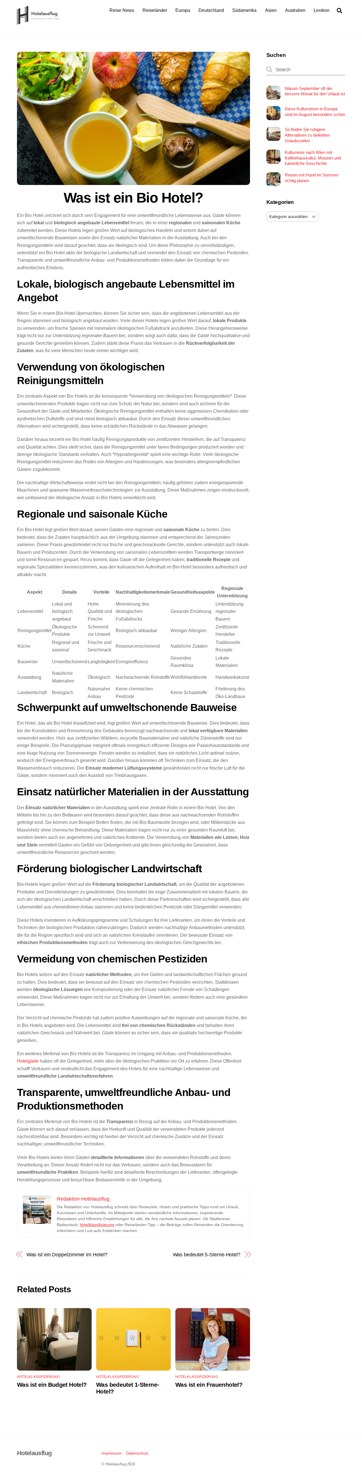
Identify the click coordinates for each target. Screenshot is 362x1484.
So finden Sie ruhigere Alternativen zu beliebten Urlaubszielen (307, 135)
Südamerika (244, 10)
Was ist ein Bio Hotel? (133, 198)
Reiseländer (155, 10)
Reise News (121, 10)
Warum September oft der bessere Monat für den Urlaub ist (315, 91)
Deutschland (211, 10)
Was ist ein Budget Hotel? (52, 1384)
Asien (271, 10)
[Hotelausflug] (38, 22)
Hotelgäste (28, 1061)
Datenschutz (137, 1453)
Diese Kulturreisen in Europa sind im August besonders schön (315, 111)
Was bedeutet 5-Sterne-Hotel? (206, 1254)
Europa (182, 10)
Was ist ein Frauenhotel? (208, 1384)
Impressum (112, 1453)
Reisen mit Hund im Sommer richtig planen (312, 178)
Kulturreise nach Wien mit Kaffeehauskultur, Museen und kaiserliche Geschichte (313, 158)
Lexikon (321, 10)
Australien (295, 10)
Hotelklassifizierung (97, 1224)
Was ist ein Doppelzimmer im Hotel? (67, 1254)
